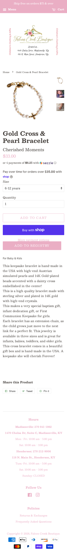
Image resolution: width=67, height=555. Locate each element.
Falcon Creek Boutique (45, 533)
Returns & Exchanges (33, 515)
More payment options (33, 239)
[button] (33, 162)
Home (6, 72)
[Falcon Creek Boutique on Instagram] (38, 495)
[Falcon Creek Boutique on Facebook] (30, 495)
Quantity (9, 197)
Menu (11, 9)
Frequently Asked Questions (34, 521)
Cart (60, 9)
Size (6, 181)
